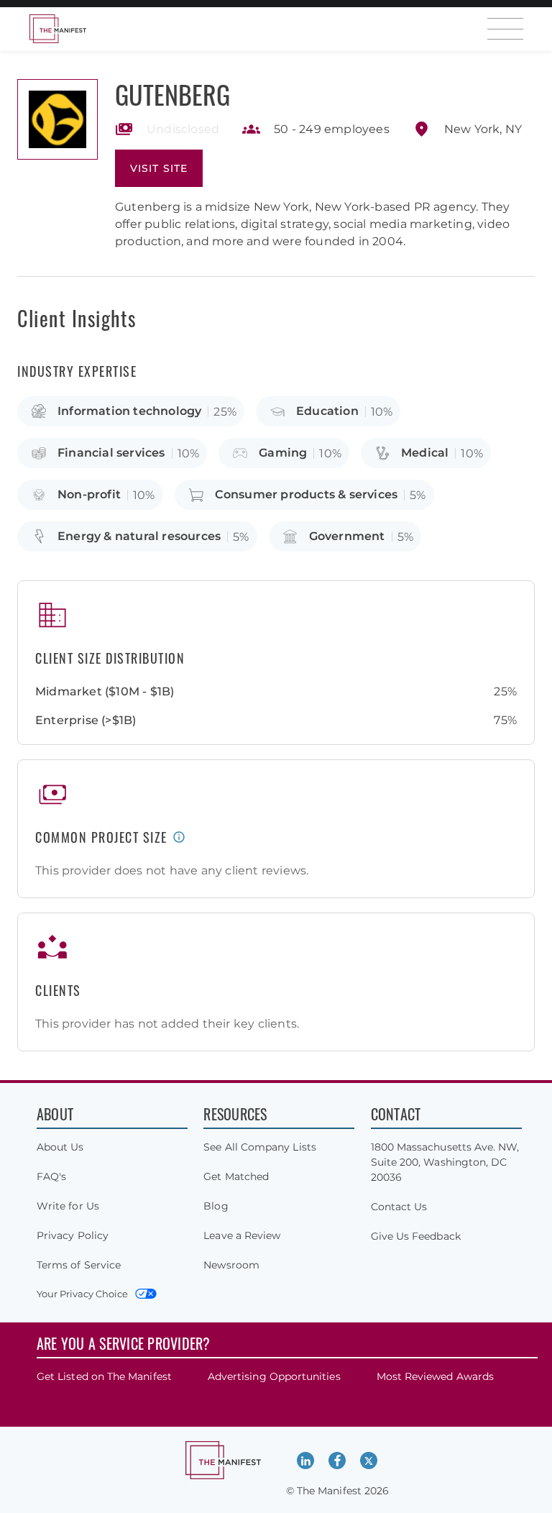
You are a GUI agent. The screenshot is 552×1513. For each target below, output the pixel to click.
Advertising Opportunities (274, 1376)
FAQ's (51, 1176)
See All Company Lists (259, 1147)
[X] (368, 1460)
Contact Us (399, 1206)
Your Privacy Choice (82, 1293)
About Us (60, 1147)
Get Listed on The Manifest (104, 1376)
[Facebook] (337, 1460)
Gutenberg (172, 94)
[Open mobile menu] (505, 29)
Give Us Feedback (416, 1236)
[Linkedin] (305, 1460)
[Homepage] (57, 28)
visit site (159, 168)
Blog (215, 1205)
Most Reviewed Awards (435, 1376)
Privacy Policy (73, 1235)
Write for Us (68, 1205)
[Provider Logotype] (57, 119)
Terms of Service (79, 1264)
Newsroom (231, 1264)
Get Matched (236, 1176)
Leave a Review (241, 1235)
